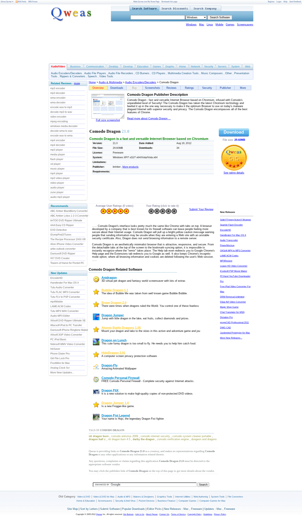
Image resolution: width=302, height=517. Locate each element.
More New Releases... (231, 338)
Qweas (99, 514)
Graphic (169, 66)
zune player (56, 192)
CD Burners (142, 73)
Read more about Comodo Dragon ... (149, 118)
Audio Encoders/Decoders (66, 73)
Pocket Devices (146, 501)
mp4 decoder (57, 145)
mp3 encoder (57, 88)
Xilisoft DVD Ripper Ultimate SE (68, 320)
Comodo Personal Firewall (120, 378)
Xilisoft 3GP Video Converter (66, 334)
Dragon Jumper (112, 315)
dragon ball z (97, 439)
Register (271, 2)
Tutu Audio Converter (62, 287)
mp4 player (56, 173)
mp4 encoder (57, 140)
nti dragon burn (99, 436)
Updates (209, 508)
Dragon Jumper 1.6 (115, 403)
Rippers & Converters (72, 76)
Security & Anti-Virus (125, 501)
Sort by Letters (89, 508)
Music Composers (212, 73)
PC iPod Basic (58, 339)
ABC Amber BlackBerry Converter (69, 211)
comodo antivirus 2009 (124, 436)
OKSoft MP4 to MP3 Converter (235, 250)
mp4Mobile (56, 301)
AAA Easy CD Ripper (62, 225)
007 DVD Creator (60, 258)
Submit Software (110, 508)
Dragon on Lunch (114, 340)
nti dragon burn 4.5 (119, 439)
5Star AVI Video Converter (233, 302)
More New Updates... (62, 372)
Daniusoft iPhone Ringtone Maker (69, 330)
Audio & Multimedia (110, 82)
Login (279, 2)
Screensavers (245, 24)
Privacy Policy (220, 514)
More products (130, 166)
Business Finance (166, 501)
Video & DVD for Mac (103, 496)
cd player (55, 164)
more (77, 83)
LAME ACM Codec (60, 306)
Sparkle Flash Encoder (231, 225)
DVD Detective (58, 229)
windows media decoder (64, 126)
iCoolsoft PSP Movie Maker (233, 271)
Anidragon (109, 277)
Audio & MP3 (124, 496)
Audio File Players (95, 73)
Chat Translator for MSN (232, 312)
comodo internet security (155, 436)
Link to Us (139, 514)
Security (208, 66)
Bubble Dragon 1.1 (114, 290)
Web (247, 66)
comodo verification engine (173, 439)
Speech (92, 76)
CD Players (158, 73)
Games (230, 24)
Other (228, 73)
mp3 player (56, 149)
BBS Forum (32, 2)
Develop (128, 66)
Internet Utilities (182, 496)
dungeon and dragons (204, 439)
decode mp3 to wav (61, 112)
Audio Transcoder (229, 240)
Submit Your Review (201, 209)
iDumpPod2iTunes (60, 234)
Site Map (72, 508)
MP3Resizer (226, 261)
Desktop (113, 66)
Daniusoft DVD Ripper (62, 253)
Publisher (225, 87)
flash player (56, 159)
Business (75, 66)
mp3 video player (60, 178)
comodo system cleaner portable (191, 436)
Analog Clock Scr (60, 367)
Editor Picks (154, 508)
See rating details (234, 172)
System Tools (218, 496)
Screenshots (152, 87)
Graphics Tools (164, 496)
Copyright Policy (195, 514)
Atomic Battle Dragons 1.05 (121, 327)
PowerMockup (227, 245)
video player (57, 182)
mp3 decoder (57, 93)
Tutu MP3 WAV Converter (64, 311)
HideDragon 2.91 (113, 352)
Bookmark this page (169, 2)
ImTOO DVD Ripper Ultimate (66, 220)
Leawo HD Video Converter (233, 266)
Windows (191, 24)
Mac (201, 24)
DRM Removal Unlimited (232, 296)
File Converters (235, 496)
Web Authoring (201, 496)
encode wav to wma (61, 135)
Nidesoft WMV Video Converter (67, 344)
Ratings (189, 87)
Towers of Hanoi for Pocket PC (67, 263)
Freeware (196, 508)
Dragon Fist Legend (115, 415)
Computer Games (187, 501)
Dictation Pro (226, 317)
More (243, 87)
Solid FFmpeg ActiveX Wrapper (235, 219)
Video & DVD (83, 496)
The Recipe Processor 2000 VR (68, 239)
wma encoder (58, 97)
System (235, 66)
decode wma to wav (61, 130)
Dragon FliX (110, 390)
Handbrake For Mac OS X (64, 282)
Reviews (171, 87)
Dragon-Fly (109, 365)
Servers (222, 66)
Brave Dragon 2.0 (113, 302)
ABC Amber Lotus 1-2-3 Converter (69, 215)
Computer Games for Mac (212, 501)
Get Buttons (128, 514)
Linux (210, 24)
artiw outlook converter (63, 248)
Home (182, 66)
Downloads (116, 87)
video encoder (58, 116)
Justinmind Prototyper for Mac (235, 332)
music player (57, 168)
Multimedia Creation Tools (183, 73)
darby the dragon (143, 439)
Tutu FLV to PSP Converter (65, 296)
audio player (57, 187)
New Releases (172, 508)
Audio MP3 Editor (60, 315)
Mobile (219, 24)
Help (285, 2)
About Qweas (6, 2)
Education (143, 66)
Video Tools (106, 76)
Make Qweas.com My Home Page (146, 2)
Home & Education (85, 501)
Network (195, 66)
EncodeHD (56, 278)
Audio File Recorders (120, 73)
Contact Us (164, 514)
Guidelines (207, 514)
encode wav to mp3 (61, 107)
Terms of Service (178, 514)
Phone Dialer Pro (60, 353)
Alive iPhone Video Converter (66, 244)
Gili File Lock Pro (59, 358)
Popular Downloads (133, 508)
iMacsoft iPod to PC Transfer (66, 325)
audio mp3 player (60, 197)
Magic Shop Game (229, 307)
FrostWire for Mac (60, 363)
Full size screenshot (108, 120)
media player (57, 154)
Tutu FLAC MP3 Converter (65, 292)
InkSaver (55, 348)
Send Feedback (295, 2)
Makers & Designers (143, 496)
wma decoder (58, 102)
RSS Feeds (22, 2)
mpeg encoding (59, 121)
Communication (95, 66)
